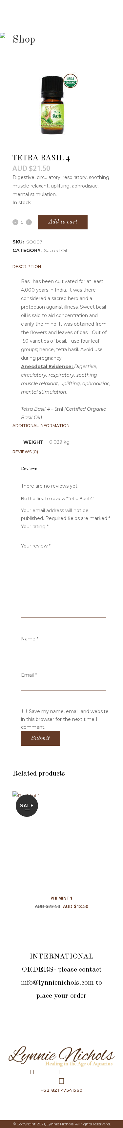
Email (29, 675)
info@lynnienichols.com (57, 982)
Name (29, 639)
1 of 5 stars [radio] (23, 535)
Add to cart (62, 222)
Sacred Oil (55, 250)
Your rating (35, 526)
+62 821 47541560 (62, 1090)
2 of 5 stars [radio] (26, 535)
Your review (36, 546)
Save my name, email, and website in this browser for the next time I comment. (65, 719)
